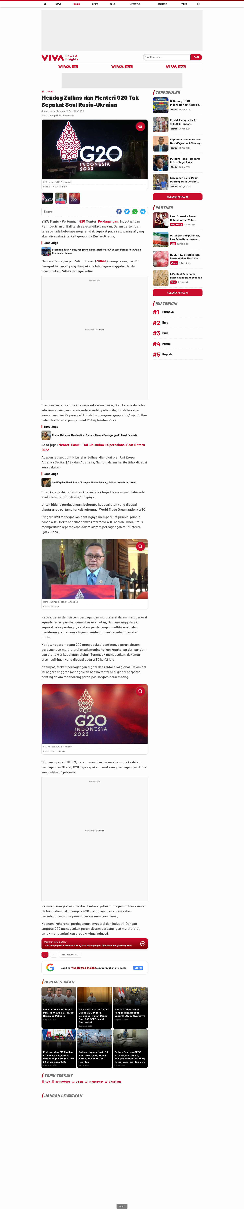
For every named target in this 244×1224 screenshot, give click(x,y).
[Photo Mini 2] (61, 198)
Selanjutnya (70, 954)
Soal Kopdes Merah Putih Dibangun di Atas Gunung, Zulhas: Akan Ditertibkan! (94, 482)
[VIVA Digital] (68, 66)
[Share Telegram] (143, 211)
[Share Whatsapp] (135, 211)
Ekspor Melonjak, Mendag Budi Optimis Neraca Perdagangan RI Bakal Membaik (94, 435)
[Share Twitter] (127, 211)
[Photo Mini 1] (47, 198)
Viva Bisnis (115, 1081)
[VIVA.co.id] (61, 57)
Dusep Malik (55, 115)
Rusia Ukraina (62, 1081)
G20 (82, 221)
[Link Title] (160, 105)
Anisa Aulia (68, 115)
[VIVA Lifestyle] (122, 66)
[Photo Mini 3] (74, 198)
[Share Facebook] (119, 211)
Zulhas (101, 261)
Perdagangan (108, 221)
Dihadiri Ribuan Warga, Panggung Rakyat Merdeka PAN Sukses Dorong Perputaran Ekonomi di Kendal (96, 251)
